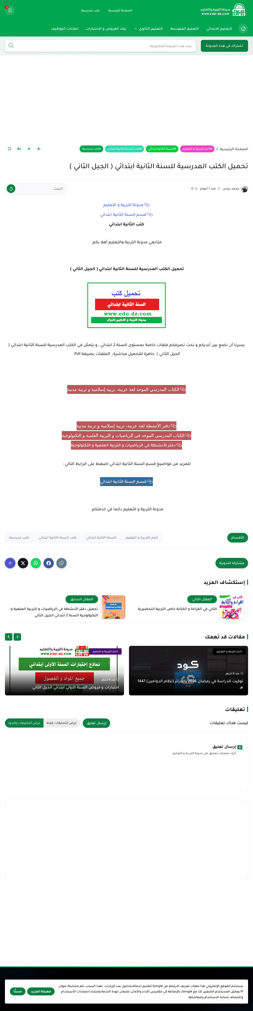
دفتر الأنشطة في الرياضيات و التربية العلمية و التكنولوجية (123, 445)
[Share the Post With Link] (61, 563)
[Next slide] (8, 637)
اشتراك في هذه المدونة (224, 46)
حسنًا (18, 991)
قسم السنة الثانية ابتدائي (123, 214)
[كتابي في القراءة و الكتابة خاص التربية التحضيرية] (231, 607)
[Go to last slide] (17, 637)
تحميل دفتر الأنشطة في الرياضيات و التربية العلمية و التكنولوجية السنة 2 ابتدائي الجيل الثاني (54, 612)
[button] (48, 563)
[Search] (11, 46)
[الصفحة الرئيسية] (243, 28)
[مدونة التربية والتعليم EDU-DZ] (223, 10)
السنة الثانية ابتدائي (161, 148)
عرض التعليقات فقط (61, 723)
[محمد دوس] (244, 188)
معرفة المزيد (41, 991)
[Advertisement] (126, 100)
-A (39, 149)
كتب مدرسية (90, 148)
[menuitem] (242, 28)
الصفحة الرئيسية (234, 149)
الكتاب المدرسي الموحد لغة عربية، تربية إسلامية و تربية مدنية (123, 389)
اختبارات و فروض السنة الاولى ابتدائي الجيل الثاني (75, 687)
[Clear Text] (11, 188)
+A (19, 149)
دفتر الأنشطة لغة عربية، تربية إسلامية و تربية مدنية (123, 425)
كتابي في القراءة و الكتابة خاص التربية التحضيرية (177, 609)
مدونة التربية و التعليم (123, 205)
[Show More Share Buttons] (10, 563)
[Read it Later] (9, 148)
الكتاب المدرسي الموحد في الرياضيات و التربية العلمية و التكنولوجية (123, 435)
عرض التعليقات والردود (24, 723)
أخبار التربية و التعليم (196, 148)
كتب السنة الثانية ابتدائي (123, 148)
